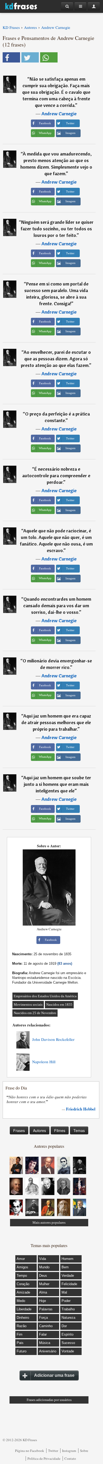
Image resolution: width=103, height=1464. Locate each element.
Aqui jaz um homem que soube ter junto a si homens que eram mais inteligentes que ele (57, 784)
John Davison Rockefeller (53, 1039)
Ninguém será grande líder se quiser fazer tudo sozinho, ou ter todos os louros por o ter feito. (57, 228)
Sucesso (68, 1343)
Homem (67, 1259)
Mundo (44, 1267)
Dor (64, 1326)
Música (44, 1343)
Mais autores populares (48, 1222)
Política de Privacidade (43, 1458)
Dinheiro (23, 1318)
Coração (23, 1284)
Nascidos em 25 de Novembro (35, 1013)
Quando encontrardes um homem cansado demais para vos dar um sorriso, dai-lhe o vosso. (57, 605)
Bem (65, 1267)
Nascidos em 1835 (59, 1004)
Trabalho (68, 1309)
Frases (19, 1130)
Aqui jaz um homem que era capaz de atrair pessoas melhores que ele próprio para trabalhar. (56, 722)
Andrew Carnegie (59, 114)
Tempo (22, 1276)
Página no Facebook (29, 1450)
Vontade (68, 1351)
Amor (21, 1259)
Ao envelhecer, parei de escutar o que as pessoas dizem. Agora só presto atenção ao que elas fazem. (56, 358)
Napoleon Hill (43, 1061)
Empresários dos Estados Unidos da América (45, 996)
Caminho (46, 1326)
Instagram (69, 1450)
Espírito (67, 1334)
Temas (79, 1130)
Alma (43, 1292)
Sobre (84, 1450)
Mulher (44, 1284)
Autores (39, 1130)
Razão (21, 1326)
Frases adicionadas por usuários (49, 1400)
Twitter (53, 1450)
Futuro (21, 1351)
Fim (19, 1334)
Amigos (22, 1267)
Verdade (68, 1276)
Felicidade (69, 1284)
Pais (20, 1343)
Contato (70, 1458)
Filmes (59, 1130)
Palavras (46, 1309)
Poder (66, 1301)
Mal (64, 1292)
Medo (21, 1301)
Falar (43, 1334)
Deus (43, 1276)
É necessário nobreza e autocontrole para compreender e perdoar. (56, 475)
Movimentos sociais (28, 1004)
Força (43, 1318)
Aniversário (47, 1351)
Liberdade (24, 1309)
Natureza (68, 1318)
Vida (42, 1259)
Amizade (23, 1292)
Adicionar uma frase (54, 1375)
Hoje (42, 1301)
